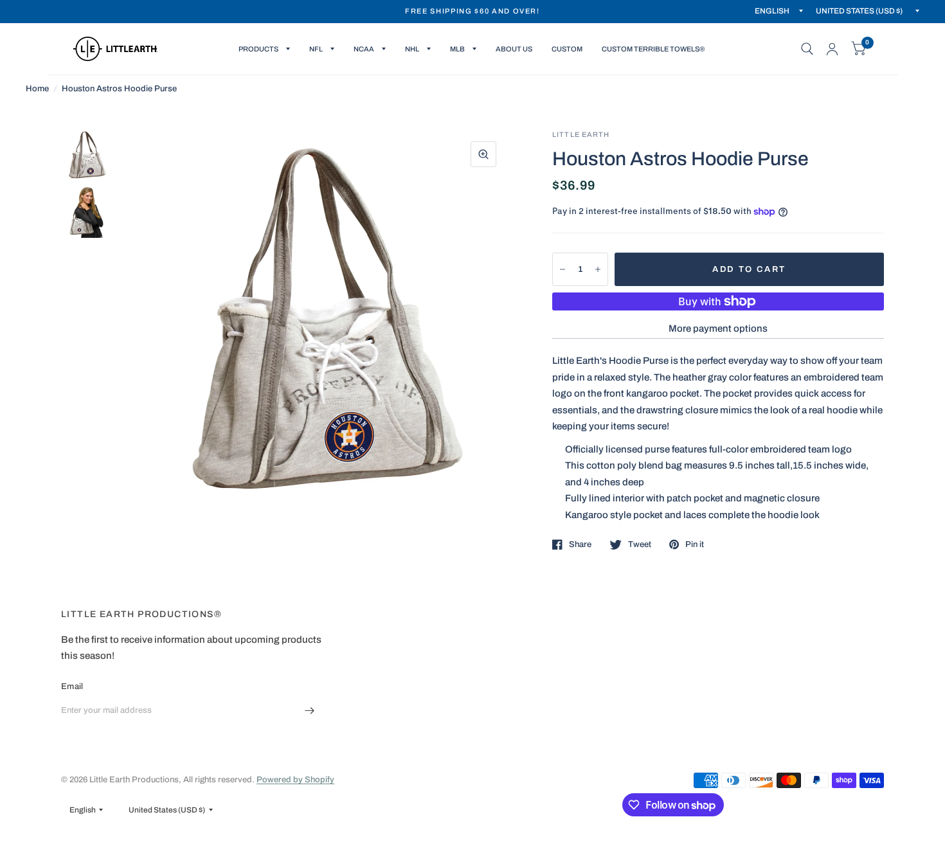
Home (37, 88)
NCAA (364, 49)
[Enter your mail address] (310, 711)
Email (72, 686)
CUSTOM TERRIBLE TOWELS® (653, 49)
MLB (457, 49)
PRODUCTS (258, 49)
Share (580, 544)
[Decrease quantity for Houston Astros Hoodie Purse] (562, 269)
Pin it (694, 544)
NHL (412, 49)
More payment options (718, 328)
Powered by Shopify (295, 779)
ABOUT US (514, 49)
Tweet (639, 544)
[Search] (807, 49)
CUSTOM (567, 49)
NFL (316, 49)
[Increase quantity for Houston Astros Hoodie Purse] (598, 269)
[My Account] (832, 49)
